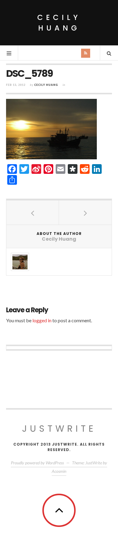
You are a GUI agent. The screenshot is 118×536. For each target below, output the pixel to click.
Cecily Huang (59, 22)
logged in (41, 320)
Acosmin (59, 471)
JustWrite (59, 428)
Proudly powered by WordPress (37, 462)
